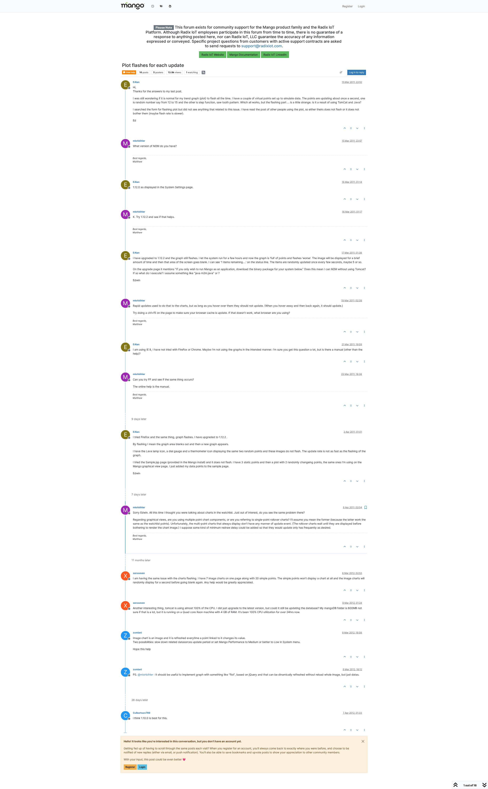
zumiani (137, 632)
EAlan (136, 82)
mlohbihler (139, 140)
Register (130, 767)
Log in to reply (356, 72)
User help (130, 72)
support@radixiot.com (261, 46)
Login (142, 767)
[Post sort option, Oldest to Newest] (341, 72)
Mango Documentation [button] (244, 54)
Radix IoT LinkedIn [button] (275, 54)
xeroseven (139, 573)
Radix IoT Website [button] (212, 54)
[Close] (363, 741)
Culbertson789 (141, 712)
